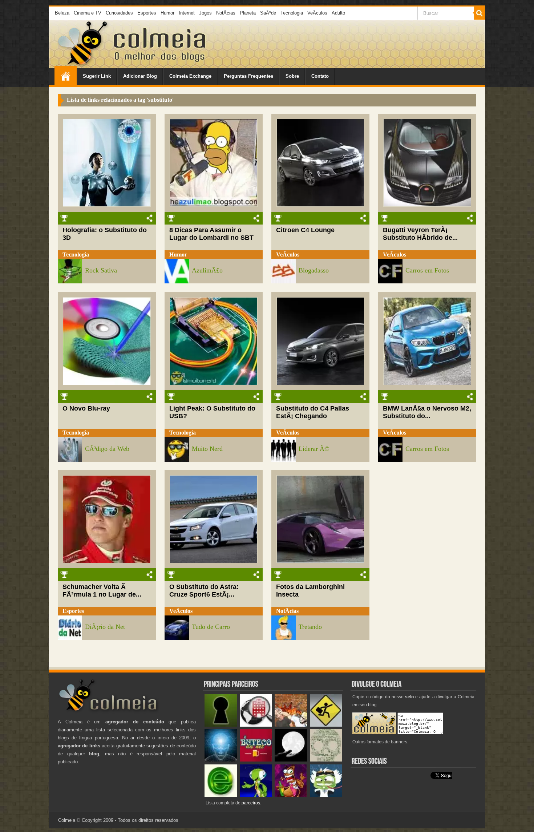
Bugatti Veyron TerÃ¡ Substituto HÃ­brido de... (420, 233)
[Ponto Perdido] (221, 725)
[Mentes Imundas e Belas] (291, 760)
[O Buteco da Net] (256, 760)
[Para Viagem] (326, 725)
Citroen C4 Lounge (305, 230)
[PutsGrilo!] (256, 795)
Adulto (338, 13)
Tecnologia (291, 13)
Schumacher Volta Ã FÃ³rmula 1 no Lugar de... (101, 590)
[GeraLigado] (326, 795)
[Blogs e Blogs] (221, 795)
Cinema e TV (87, 13)
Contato (320, 76)
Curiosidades (119, 13)
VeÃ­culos (317, 13)
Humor (167, 13)
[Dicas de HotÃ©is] (256, 725)
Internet (187, 13)
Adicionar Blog (140, 76)
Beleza (62, 13)
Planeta (248, 13)
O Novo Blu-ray (86, 408)
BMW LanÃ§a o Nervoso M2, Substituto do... (427, 412)
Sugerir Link (97, 76)
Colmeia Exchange (190, 76)
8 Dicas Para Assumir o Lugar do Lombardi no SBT (211, 233)
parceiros (251, 802)
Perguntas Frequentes (248, 76)
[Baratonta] (291, 795)
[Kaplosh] (291, 725)
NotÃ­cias (225, 13)
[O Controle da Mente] (221, 760)
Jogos (205, 13)
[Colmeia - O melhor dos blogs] (83, 65)
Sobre (292, 76)
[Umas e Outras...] (326, 760)
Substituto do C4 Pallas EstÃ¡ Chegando (312, 412)
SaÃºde (268, 13)
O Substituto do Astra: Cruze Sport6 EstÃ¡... (204, 590)
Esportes (146, 13)
